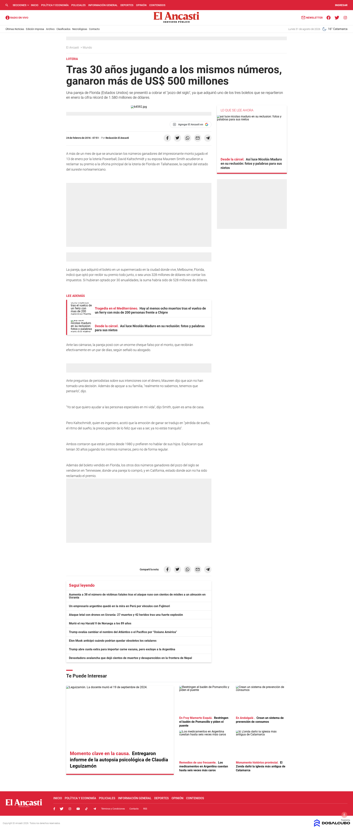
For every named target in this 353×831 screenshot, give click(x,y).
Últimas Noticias (15, 29)
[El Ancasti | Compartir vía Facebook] (167, 138)
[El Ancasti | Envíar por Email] (197, 138)
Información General (103, 5)
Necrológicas (79, 29)
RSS (145, 808)
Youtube (78, 808)
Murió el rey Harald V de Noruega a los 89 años (100, 623)
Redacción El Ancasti (117, 137)
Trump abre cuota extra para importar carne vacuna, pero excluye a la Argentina (122, 649)
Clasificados (63, 29)
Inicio (34, 5)
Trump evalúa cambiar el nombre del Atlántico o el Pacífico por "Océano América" (123, 632)
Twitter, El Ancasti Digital (61, 808)
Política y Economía (55, 5)
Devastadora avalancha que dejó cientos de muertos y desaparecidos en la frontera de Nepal (130, 658)
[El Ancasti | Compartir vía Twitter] (177, 138)
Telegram (95, 808)
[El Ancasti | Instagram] (345, 17)
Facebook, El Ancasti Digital (54, 808)
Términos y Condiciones (113, 808)
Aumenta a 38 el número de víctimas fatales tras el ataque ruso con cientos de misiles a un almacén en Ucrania (137, 596)
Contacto (94, 29)
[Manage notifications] (344, 815)
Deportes (126, 5)
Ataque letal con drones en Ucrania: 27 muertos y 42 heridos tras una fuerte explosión (126, 614)
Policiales (78, 5)
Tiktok (86, 808)
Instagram (70, 808)
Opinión (141, 5)
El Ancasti (73, 47)
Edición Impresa (35, 29)
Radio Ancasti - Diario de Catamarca (17, 18)
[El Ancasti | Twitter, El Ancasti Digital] (337, 17)
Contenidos (157, 5)
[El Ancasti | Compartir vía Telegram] (207, 138)
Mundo (88, 47)
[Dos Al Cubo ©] (332, 826)
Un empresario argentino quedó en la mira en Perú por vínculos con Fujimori (119, 606)
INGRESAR (341, 5)
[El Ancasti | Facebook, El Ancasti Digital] (328, 17)
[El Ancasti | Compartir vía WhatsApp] (187, 138)
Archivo (50, 29)
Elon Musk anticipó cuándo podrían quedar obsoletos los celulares (112, 640)
